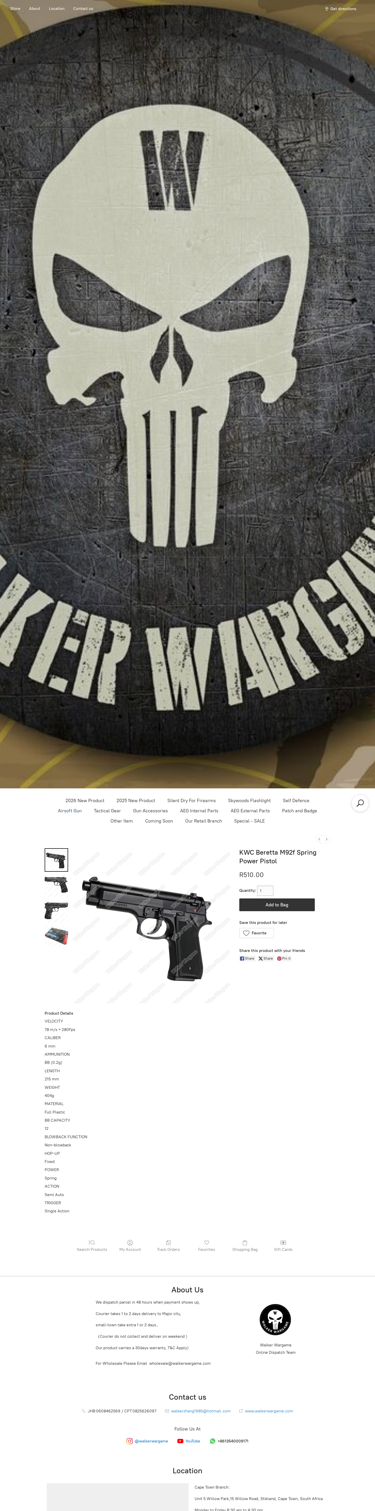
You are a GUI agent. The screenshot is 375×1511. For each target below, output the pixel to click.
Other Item (121, 821)
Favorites (206, 1249)
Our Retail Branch (203, 821)
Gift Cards (283, 1249)
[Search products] (360, 803)
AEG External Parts (250, 811)
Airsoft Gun (70, 811)
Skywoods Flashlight (249, 800)
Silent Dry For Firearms (191, 800)
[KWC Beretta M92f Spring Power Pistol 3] (56, 936)
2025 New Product (136, 800)
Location (57, 8)
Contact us (83, 8)
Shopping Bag (245, 1249)
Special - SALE (249, 821)
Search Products (92, 1249)
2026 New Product (85, 800)
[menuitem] (319, 839)
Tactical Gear (107, 811)
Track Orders (168, 1249)
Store (15, 8)
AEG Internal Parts (199, 811)
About (34, 8)
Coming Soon (159, 821)
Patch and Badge (299, 811)
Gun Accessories (150, 811)
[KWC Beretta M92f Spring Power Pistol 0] (56, 860)
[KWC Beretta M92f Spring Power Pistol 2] (56, 911)
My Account (130, 1249)
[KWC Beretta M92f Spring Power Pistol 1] (56, 885)
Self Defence (296, 800)
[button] (256, 933)
